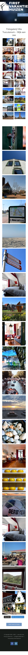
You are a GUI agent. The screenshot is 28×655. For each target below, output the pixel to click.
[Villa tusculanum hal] (19, 42)
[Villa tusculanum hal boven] (19, 67)
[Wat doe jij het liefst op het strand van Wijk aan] (14, 407)
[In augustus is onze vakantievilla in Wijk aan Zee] (14, 358)
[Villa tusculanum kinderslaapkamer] (19, 83)
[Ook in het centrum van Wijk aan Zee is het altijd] (14, 602)
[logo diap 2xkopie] (14, 2)
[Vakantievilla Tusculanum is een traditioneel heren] (14, 334)
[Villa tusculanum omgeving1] (19, 115)
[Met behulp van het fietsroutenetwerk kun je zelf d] (14, 211)
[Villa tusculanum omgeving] (8, 115)
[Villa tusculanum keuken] (8, 67)
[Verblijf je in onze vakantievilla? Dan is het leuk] (14, 382)
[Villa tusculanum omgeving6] (8, 91)
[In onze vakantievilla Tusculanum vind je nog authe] (14, 138)
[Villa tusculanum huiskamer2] (8, 50)
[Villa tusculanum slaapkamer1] (19, 75)
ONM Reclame (17, 638)
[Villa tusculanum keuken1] (19, 59)
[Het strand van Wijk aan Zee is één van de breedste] (14, 236)
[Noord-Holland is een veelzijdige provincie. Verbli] (14, 187)
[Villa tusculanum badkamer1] (8, 83)
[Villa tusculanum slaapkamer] (8, 75)
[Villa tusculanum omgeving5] (19, 99)
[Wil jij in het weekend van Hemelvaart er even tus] (14, 456)
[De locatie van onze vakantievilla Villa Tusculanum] (14, 309)
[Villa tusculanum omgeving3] (19, 107)
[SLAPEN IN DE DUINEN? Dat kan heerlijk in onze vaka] (14, 529)
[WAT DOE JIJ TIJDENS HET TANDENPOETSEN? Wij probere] (14, 578)
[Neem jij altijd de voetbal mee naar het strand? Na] (14, 505)
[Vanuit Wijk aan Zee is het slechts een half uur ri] (14, 480)
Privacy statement (8, 636)
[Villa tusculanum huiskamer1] (8, 59)
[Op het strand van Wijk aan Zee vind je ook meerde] (14, 554)
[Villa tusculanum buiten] (8, 42)
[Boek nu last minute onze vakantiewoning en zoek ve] (14, 162)
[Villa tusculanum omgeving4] (8, 99)
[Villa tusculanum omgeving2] (8, 107)
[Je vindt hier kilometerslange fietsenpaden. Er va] (14, 260)
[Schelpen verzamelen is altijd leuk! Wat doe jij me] (14, 431)
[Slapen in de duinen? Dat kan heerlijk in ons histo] (14, 285)
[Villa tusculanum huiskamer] (19, 50)
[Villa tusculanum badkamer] (19, 91)
